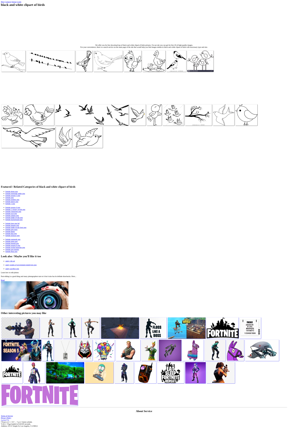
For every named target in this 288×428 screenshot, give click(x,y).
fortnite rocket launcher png (15, 247)
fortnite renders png (12, 200)
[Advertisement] (144, 25)
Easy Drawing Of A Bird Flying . (136, 121)
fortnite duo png (11, 234)
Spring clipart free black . (244, 122)
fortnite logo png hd (12, 223)
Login (19, 2)
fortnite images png (12, 225)
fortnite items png (11, 191)
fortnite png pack (11, 229)
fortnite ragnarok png (12, 239)
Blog (2, 2)
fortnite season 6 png (12, 245)
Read (3, 280)
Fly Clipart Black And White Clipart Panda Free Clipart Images (76, 122)
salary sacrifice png (12, 269)
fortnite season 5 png (12, 196)
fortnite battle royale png (14, 218)
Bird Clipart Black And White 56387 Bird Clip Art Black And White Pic (37, 121)
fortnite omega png (12, 216)
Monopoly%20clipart (154, 122)
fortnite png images (12, 249)
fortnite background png (13, 220)
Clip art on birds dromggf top (11, 69)
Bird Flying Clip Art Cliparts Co (12, 145)
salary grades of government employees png (21, 265)
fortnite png (9, 198)
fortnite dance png (11, 202)
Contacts (8, 2)
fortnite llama (10, 231)
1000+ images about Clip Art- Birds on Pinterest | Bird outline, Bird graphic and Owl (84, 66)
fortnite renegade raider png (15, 194)
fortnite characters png (13, 211)
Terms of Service (7, 416)
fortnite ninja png (11, 241)
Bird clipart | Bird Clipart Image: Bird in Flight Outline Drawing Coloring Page (223, 120)
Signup (14, 2)
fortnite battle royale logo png (15, 227)
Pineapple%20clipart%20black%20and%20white (158, 69)
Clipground (11, 421)
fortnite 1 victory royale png (15, 209)
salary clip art (10, 261)
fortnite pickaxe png (12, 236)
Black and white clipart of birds (37, 69)
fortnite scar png (11, 214)
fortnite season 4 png (12, 207)
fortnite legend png (12, 243)
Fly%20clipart (78, 145)
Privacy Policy (6, 418)
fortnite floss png (11, 251)
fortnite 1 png (10, 204)
